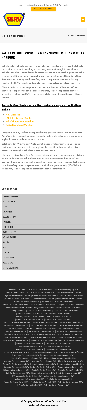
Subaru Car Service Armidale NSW (16, 367)
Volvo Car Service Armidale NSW (56, 385)
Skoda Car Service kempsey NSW (16, 370)
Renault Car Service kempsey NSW (16, 364)
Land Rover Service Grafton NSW (71, 325)
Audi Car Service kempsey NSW (66, 290)
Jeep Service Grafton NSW (46, 328)
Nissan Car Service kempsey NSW (45, 352)
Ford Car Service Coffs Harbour (71, 296)
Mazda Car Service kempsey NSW (16, 361)
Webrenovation (49, 405)
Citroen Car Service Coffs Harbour (45, 296)
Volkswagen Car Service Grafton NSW (27, 376)
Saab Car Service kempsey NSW (18, 373)
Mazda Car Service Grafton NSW (44, 361)
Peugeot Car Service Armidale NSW (16, 352)
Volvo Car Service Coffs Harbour (59, 317)
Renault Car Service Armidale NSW (71, 364)
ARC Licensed (13, 114)
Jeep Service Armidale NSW (15, 331)
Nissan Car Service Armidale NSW (26, 355)
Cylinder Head (8, 257)
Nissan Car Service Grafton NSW (72, 352)
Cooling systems (9, 216)
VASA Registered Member (19, 125)
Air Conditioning (9, 237)
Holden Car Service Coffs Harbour (17, 299)
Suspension (7, 211)
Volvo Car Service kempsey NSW (70, 382)
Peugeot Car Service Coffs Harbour (71, 305)
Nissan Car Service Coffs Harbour (15, 305)
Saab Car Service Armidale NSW (69, 373)
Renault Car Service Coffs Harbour (68, 308)
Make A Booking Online (43, 9)
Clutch (6, 252)
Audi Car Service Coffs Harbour (40, 290)
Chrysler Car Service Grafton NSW (58, 320)
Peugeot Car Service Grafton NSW (58, 349)
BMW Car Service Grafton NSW (71, 322)
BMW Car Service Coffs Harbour (69, 293)
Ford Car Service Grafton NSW (16, 337)
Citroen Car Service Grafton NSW (70, 337)
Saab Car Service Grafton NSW (43, 373)
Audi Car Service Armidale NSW (42, 293)
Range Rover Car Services (44, 308)
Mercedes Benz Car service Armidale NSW (60, 358)
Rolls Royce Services (17, 311)
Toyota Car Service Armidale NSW (43, 382)
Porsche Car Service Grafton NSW (58, 343)
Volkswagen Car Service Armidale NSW (29, 379)
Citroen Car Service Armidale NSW (15, 340)
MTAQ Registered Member (20, 121)
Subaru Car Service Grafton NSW (43, 367)
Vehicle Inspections (10, 201)
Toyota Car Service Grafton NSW (16, 382)
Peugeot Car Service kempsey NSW (29, 349)
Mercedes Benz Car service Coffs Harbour (57, 302)
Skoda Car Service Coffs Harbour (66, 311)
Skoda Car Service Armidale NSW (70, 370)
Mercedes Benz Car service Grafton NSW (26, 358)
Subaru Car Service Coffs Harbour (29, 314)
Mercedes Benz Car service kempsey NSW (57, 355)
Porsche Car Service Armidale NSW (58, 346)
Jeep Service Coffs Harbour (43, 299)
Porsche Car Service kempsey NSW (29, 346)
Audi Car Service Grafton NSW (17, 293)
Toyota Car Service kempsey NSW (59, 379)
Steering (6, 206)
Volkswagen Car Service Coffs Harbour (30, 317)
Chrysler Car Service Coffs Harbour (17, 296)
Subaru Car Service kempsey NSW (70, 367)
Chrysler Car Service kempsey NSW (29, 320)
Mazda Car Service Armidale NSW (70, 361)
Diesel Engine (8, 262)
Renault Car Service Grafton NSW (44, 364)
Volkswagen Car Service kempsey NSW (59, 376)
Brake (5, 247)
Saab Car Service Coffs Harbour (39, 311)
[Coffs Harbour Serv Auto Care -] (14, 19)
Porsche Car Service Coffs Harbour (19, 308)
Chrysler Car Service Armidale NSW (17, 322)
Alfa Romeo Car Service (17, 290)
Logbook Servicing (10, 196)
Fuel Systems (8, 227)
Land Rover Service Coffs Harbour (69, 299)
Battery (6, 242)
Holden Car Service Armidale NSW (41, 331)
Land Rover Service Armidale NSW (20, 328)
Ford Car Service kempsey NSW (70, 334)
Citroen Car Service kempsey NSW (42, 337)
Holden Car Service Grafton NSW (17, 334)
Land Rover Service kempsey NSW (43, 325)
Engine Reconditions (11, 267)
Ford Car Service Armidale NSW (43, 334)
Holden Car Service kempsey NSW (69, 331)
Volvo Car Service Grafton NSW (30, 385)
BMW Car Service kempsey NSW (45, 322)
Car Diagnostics (9, 232)
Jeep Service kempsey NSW (68, 328)
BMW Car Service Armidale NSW (16, 325)
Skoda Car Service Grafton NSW (43, 370)
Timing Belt (7, 221)
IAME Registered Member (19, 118)
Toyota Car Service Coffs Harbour (57, 314)
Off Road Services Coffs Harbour (43, 305)
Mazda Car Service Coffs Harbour (26, 302)
